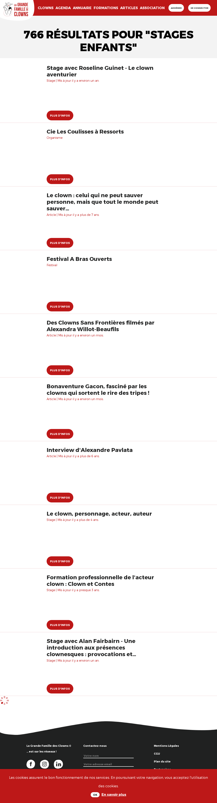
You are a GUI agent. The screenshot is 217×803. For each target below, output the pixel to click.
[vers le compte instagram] (47, 763)
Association (152, 8)
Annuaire (82, 8)
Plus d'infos (60, 115)
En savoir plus (114, 794)
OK (95, 794)
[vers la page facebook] (33, 763)
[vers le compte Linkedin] (60, 763)
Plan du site (162, 761)
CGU (157, 753)
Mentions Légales (166, 745)
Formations (106, 8)
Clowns (45, 8)
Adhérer (176, 8)
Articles (129, 8)
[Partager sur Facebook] (209, 768)
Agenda (63, 8)
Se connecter (199, 8)
